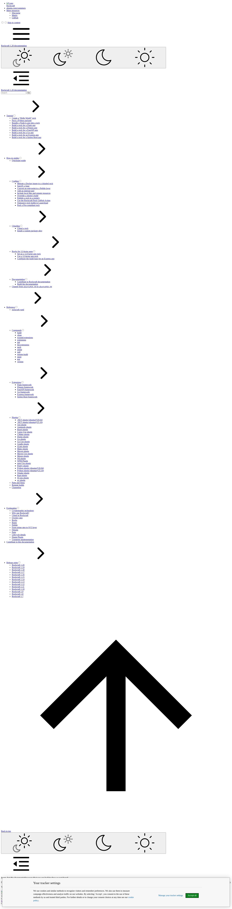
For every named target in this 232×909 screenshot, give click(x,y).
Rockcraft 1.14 (18, 579)
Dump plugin (22, 437)
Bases (14, 522)
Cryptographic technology (23, 510)
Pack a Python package (22, 120)
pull (18, 352)
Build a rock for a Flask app (23, 125)
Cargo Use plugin (24, 432)
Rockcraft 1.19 (18, 567)
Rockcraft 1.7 (17, 596)
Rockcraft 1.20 (18, 565)
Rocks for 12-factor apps (22, 251)
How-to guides (12, 158)
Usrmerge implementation (23, 539)
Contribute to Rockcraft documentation (33, 282)
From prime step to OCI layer (24, 527)
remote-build (22, 354)
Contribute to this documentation (20, 542)
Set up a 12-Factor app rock (29, 254)
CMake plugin (23, 434)
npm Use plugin (24, 463)
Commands (16, 330)
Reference (10, 307)
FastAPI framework (25, 389)
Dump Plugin (17, 537)
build (19, 333)
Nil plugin (21, 458)
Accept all (192, 895)
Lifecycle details (19, 535)
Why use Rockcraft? (20, 513)
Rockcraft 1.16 (18, 575)
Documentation (18, 279)
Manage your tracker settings (170, 895)
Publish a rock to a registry (28, 198)
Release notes (12, 562)
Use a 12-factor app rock (27, 256)
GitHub (15, 18)
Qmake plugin (23, 473)
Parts (14, 532)
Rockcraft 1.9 (17, 591)
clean (19, 335)
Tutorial (9, 116)
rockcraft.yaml (18, 309)
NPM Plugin (22, 461)
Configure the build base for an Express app (35, 259)
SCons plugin (23, 478)
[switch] (14, 115)
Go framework (23, 392)
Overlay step (17, 518)
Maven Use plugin (25, 454)
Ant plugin (21, 425)
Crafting (15, 181)
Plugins (15, 417)
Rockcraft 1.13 (18, 582)
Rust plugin (22, 475)
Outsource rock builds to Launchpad (32, 203)
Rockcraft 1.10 (18, 589)
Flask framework (24, 385)
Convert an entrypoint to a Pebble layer (33, 188)
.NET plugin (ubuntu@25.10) (30, 422)
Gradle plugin (23, 444)
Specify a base (23, 186)
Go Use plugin (23, 441)
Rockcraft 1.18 (18, 570)
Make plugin (22, 449)
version (20, 362)
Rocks (14, 520)
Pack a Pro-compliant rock (28, 205)
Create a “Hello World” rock (24, 118)
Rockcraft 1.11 (18, 587)
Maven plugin (23, 451)
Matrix (14, 15)
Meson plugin (23, 456)
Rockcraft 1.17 (18, 572)
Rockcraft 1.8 (17, 594)
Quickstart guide (19, 160)
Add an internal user (25, 191)
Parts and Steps (18, 483)
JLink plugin (22, 446)
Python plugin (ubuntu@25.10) (30, 470)
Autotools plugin (24, 427)
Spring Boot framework (27, 397)
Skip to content (14, 22)
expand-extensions (25, 337)
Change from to (32, 286)
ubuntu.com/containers (16, 8)
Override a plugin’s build (27, 195)
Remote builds (18, 485)
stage (19, 357)
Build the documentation (27, 284)
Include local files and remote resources (33, 193)
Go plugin (21, 439)
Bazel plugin (22, 429)
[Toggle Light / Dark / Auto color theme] (83, 57)
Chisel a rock (22, 228)
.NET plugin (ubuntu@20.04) (30, 420)
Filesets (15, 530)
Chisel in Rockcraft (20, 515)
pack (19, 347)
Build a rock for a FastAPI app (25, 130)
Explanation (11, 508)
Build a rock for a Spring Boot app (26, 137)
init (18, 342)
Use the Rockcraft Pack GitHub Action (33, 200)
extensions (21, 340)
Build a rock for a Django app (24, 128)
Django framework (25, 387)
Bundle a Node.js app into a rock (26, 123)
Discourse (16, 13)
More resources (12, 10)
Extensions (16, 382)
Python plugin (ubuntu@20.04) (30, 468)
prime (19, 349)
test (18, 359)
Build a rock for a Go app (23, 132)
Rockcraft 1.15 (18, 577)
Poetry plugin (23, 466)
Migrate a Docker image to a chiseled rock (35, 183)
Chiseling (16, 226)
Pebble (15, 525)
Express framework (25, 394)
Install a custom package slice (29, 231)
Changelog (16, 487)
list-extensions (23, 345)
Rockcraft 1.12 (18, 584)
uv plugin (21, 480)
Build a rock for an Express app (25, 135)
